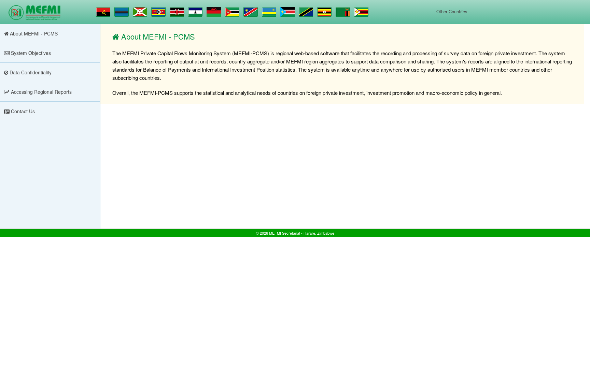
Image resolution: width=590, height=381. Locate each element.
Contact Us (22, 111)
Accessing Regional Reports (41, 91)
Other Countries (451, 11)
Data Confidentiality (30, 72)
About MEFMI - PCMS (33, 33)
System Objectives (30, 52)
